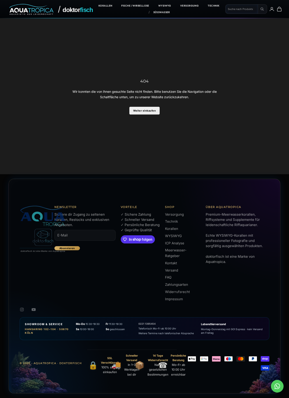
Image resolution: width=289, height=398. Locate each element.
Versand (171, 270)
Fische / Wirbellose (135, 5)
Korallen (105, 5)
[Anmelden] (272, 9)
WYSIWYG (164, 5)
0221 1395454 (147, 323)
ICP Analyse (174, 243)
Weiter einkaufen (144, 110)
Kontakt (171, 263)
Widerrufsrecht (177, 292)
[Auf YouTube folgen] (33, 309)
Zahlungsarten (176, 284)
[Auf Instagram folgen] (22, 309)
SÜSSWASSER (161, 12)
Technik (213, 5)
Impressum (174, 299)
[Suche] (262, 9)
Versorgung (189, 5)
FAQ (168, 277)
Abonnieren (67, 248)
